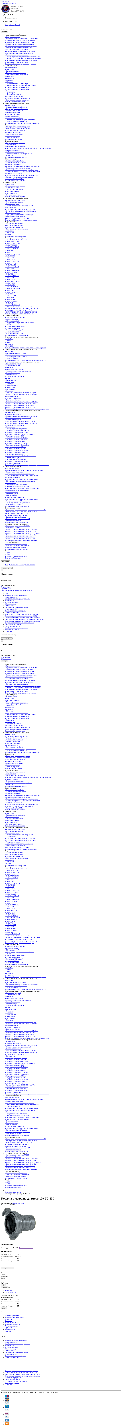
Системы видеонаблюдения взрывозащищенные (21, 60)
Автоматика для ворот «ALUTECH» (17, 526)
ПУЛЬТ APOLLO (11, 245)
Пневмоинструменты (12, 136)
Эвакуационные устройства (14, 497)
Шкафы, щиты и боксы (12, 626)
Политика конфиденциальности (15, 1317)
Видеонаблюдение (11, 597)
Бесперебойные (10, 144)
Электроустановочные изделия (15, 547)
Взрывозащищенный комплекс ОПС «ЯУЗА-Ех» (21, 38)
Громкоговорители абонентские (16, 357)
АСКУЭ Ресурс (10, 412)
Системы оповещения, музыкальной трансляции (21, 355)
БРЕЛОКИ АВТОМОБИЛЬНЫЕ (16, 239)
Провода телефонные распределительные (19, 177)
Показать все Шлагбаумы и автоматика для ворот (21, 540)
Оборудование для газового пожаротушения (20, 481)
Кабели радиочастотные (13, 173)
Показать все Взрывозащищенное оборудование (20, 64)
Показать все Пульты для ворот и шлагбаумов (19, 314)
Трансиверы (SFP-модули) (14, 330)
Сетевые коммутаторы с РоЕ (14, 328)
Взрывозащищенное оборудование (16, 595)
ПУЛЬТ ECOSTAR (11, 263)
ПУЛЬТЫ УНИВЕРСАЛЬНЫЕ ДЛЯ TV (18, 306)
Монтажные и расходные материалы (16, 607)
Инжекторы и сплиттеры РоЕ (15, 317)
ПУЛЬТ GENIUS (11, 272)
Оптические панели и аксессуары (16, 229)
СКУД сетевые (10, 387)
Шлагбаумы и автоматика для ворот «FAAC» (20, 405)
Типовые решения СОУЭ (13, 358)
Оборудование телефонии (14, 227)
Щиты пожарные (11, 495)
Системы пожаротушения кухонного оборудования (22, 488)
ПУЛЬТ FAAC (10, 268)
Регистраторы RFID (12, 191)
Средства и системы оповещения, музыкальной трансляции (24, 619)
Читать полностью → (26, 1248)
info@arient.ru (9, 25)
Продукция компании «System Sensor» (18, 445)
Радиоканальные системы (14, 454)
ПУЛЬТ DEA (9, 258)
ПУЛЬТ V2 (9, 303)
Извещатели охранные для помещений (18, 418)
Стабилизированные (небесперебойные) (18, 154)
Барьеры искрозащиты (12, 37)
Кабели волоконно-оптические (15, 162)
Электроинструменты (12, 137)
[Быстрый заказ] (9, 1287)
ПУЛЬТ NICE (10, 285)
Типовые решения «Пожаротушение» (17, 503)
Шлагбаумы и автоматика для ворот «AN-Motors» (21, 402)
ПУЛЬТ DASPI (10, 256)
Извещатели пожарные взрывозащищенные (19, 44)
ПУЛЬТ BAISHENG (12, 241)
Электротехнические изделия (15, 216)
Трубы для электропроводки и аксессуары (19, 214)
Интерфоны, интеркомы (13, 114)
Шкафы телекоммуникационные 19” (17, 519)
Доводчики (9, 367)
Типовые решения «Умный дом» (16, 556)
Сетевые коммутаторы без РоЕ (15, 326)
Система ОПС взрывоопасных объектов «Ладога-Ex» (23, 58)
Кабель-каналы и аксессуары (15, 200)
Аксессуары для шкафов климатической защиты (21, 511)
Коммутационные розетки (14, 225)
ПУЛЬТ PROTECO (11, 292)
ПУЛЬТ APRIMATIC (12, 247)
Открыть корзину (6, 587)
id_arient (17, 25)
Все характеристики (7, 1268)
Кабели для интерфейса (13, 164)
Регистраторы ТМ (11, 193)
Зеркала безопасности (12, 373)
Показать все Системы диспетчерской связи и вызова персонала (25, 348)
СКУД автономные (11, 385)
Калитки (8, 378)
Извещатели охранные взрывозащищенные (19, 42)
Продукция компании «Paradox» (16, 439)
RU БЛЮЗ (9, 344)
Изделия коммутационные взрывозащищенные (21, 46)
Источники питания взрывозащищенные (19, 47)
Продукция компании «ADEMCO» (17, 430)
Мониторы (9, 80)
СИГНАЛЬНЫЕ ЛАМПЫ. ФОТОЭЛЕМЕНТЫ (21, 312)
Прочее (8, 324)
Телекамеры (9, 91)
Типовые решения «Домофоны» (16, 121)
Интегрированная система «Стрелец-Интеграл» (21, 423)
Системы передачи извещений (15, 459)
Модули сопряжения (12, 116)
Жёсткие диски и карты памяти (15, 73)
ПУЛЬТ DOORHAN (12, 261)
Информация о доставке (12, 1322)
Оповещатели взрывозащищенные (16, 55)
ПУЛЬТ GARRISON (12, 270)
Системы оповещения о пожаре (15, 353)
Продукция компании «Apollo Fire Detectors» (20, 434)
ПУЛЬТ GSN (9, 274)
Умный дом (8, 631)
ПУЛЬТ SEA (9, 297)
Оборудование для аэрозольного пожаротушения (21, 479)
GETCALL (9, 339)
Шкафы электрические (13, 520)
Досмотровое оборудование (14, 369)
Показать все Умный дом (13, 558)
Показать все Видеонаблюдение (15, 102)
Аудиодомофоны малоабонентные (16, 107)
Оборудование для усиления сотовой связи (19, 323)
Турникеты (9, 391)
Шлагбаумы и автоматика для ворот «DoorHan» (21, 394)
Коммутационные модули (14, 223)
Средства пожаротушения (13, 624)
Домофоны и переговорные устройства (17, 599)
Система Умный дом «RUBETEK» (16, 457)
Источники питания (11, 602)
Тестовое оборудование (13, 94)
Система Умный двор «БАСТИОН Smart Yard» (20, 456)
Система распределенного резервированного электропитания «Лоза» (28, 148)
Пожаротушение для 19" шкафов (16, 484)
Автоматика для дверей (13, 364)
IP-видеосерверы (11, 67)
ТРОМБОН (9, 346)
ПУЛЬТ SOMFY (10, 299)
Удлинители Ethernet (12, 332)
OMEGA (8, 342)
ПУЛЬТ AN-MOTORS (12, 243)
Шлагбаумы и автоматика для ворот (16, 628)
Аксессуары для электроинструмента (17, 128)
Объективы (9, 82)
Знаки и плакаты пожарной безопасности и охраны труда (24, 470)
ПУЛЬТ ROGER (10, 296)
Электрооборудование (12, 629)
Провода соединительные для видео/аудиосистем (21, 175)
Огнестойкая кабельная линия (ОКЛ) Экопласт (21, 211)
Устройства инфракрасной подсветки (17, 98)
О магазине (8, 1321)
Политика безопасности (12, 1324)
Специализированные (12, 150)
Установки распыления (13, 504)
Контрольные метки (12, 188)
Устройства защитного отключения (17, 545)
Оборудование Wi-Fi (12, 321)
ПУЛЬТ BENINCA (11, 248)
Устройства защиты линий (14, 96)
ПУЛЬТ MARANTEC (12, 281)
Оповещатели (10, 427)
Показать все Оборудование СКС (15, 236)
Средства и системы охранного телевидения (19, 623)
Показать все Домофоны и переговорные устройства (22, 123)
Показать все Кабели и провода (15, 180)
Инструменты (9, 600)
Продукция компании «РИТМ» (15, 448)
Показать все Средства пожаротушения (17, 506)
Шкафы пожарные (11, 493)
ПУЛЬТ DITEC (10, 259)
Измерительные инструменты (15, 130)
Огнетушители (10, 483)
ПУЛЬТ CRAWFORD (12, 254)
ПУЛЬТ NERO (10, 283)
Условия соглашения (11, 1326)
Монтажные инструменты (14, 134)
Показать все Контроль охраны (15, 196)
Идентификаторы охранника (15, 186)
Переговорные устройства (14, 118)
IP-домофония (10, 105)
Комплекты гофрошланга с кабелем (17, 218)
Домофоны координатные (14, 110)
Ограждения (9, 382)
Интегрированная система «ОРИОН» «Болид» (20, 421)
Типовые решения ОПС (13, 463)
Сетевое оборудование (12, 612)
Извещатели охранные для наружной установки (21, 416)
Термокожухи (10, 93)
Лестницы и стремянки (13, 132)
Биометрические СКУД (13, 365)
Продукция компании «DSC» (15, 436)
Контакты (8, 1331)
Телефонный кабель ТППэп (14, 179)
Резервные (9, 155)
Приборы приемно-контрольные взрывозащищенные (23, 57)
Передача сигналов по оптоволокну (17, 87)
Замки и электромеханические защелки (18, 371)
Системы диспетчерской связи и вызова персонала (21, 614)
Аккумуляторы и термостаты (15, 143)
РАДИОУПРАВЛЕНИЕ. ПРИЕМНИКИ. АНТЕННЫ (22, 308)
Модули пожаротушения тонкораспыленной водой (22, 475)
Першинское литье (18, 1203)
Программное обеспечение (14, 189)
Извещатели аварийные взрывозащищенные (20, 40)
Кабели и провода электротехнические (18, 168)
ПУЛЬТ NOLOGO (11, 286)
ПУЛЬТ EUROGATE (12, 267)
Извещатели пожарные (13, 419)
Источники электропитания (14, 376)
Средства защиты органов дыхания (17, 490)
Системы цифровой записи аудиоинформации (20, 120)
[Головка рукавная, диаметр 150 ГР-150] (19, 1241)
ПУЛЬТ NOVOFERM (12, 288)
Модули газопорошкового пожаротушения (19, 474)
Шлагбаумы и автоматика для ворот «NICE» (20, 407)
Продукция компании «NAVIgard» (16, 438)
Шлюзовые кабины (11, 396)
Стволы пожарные (11, 492)
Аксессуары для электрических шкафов (18, 513)
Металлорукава (10, 207)
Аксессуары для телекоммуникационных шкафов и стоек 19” (25, 510)
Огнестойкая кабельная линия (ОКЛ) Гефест (20, 209)
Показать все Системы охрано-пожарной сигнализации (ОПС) (25, 360)
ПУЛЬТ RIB (9, 294)
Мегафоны (9, 351)
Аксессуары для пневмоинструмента (17, 127)
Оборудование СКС (11, 609)
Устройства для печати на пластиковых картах (20, 393)
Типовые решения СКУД (13, 398)
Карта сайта (8, 1328)
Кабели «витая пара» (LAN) (14, 161)
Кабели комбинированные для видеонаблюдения (21, 170)
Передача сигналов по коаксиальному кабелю (20, 85)
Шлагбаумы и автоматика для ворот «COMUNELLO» (23, 533)
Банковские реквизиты (12, 1315)
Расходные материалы (12, 213)
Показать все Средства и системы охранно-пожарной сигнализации (27, 465)
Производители (10, 1329)
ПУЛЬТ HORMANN (12, 276)
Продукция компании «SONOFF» (16, 443)
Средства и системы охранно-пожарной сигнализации (22, 621)
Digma (7, 552)
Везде (6, 593)
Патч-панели (9, 232)
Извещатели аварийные (13, 414)
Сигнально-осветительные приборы (17, 486)
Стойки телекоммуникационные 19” (17, 515)
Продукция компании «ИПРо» (15, 447)
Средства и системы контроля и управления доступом (22, 617)
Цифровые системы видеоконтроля (17, 100)
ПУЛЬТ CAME (10, 252)
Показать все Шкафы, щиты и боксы (16, 522)
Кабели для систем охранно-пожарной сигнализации (22, 166)
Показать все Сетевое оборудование (16, 335)
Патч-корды (9, 231)
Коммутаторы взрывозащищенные (16, 49)
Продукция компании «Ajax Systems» (17, 432)
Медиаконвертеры (11, 319)
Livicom (8, 554)
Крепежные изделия (12, 204)
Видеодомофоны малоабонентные (16, 109)
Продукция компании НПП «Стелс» (17, 452)
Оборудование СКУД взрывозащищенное (19, 53)
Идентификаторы (11, 374)
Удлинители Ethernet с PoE (14, 333)
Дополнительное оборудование (15, 146)
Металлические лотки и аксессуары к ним (19, 205)
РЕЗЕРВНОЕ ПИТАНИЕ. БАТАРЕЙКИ (18, 310)
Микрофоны (9, 78)
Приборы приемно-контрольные (16, 429)
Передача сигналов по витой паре (16, 83)
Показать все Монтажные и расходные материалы (21, 220)
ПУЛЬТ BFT (9, 250)
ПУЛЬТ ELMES (10, 265)
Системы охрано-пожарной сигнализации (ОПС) (21, 616)
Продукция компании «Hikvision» (16, 461)
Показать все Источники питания (15, 157)
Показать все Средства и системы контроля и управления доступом (27, 409)
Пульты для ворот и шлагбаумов (15, 611)
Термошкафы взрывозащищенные (16, 62)
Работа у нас (9, 1319)
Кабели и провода (10, 604)
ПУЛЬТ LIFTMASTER (12, 279)
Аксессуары (9, 69)
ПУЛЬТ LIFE (9, 277)
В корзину (4, 1287)
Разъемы (8, 234)
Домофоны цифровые (12, 112)
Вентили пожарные (12, 468)
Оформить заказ (6, 588)
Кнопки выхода (10, 380)
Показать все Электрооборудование (16, 549)
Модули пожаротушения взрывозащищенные (20, 51)
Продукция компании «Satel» (15, 441)
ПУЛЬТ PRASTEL (11, 290)
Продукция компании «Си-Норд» (16, 450)
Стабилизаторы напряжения (14, 152)
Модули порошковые (12, 477)
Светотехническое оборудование (16, 544)
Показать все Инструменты (13, 139)
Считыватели (10, 389)
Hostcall (8, 340)
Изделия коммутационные (14, 472)
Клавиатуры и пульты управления (16, 74)
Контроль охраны (10, 605)
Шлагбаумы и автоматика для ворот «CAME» (20, 403)
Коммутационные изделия (14, 202)
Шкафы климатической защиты (15, 517)
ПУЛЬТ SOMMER (11, 301)
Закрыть (4, 1308)
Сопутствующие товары (13, 195)
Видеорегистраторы (12, 71)
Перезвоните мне (11, 18)
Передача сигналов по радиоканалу (17, 89)
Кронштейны (9, 76)
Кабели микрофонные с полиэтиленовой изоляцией (22, 171)
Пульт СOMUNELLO (12, 305)
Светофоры (9, 383)
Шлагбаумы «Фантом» (13, 400)
